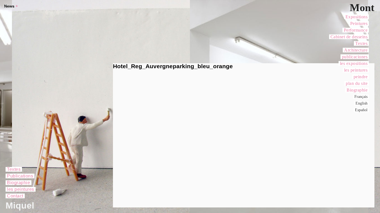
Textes (361, 43)
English (361, 103)
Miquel (20, 206)
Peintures (359, 23)
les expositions (354, 63)
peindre (361, 76)
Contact (15, 196)
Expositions (357, 16)
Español (361, 110)
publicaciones (355, 56)
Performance (356, 30)
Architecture (355, 50)
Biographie (357, 90)
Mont (362, 7)
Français (360, 97)
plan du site (356, 83)
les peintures (356, 70)
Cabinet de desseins (349, 36)
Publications (20, 176)
